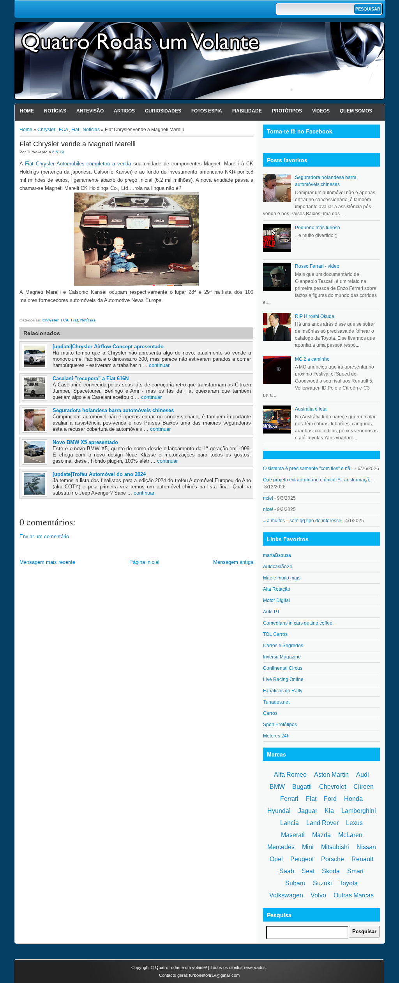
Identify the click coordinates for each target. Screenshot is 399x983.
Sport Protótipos (280, 724)
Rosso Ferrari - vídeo (317, 266)
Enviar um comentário (44, 536)
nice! (268, 509)
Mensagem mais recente (47, 562)
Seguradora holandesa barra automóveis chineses (113, 410)
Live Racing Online (283, 679)
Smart (355, 871)
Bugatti (302, 786)
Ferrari (289, 798)
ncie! (268, 498)
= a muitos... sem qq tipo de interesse (302, 520)
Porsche (332, 859)
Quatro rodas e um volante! (181, 967)
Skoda (331, 871)
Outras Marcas (353, 895)
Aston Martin (331, 774)
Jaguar (307, 810)
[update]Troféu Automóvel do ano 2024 (99, 474)
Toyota (348, 883)
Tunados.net (276, 702)
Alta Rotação (276, 589)
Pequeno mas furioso (317, 227)
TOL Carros (275, 634)
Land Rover (322, 823)
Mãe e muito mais (281, 578)
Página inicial (144, 562)
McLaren (350, 835)
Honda (353, 798)
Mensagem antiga (233, 562)
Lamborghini (358, 810)
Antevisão (90, 111)
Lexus (354, 823)
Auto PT (271, 611)
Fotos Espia (206, 111)
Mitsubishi (335, 847)
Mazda (321, 835)
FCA (63, 129)
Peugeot (302, 859)
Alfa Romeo (290, 774)
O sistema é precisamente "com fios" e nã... (308, 468)
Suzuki (322, 883)
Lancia (289, 823)
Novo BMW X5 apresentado (85, 442)
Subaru (295, 883)
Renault (362, 859)
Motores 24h (276, 736)
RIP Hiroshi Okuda (314, 316)
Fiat (75, 129)
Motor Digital (276, 600)
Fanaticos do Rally (282, 690)
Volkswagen (286, 895)
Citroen (363, 786)
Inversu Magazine (282, 657)
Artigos (124, 111)
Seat (308, 871)
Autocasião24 (277, 566)
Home (27, 111)
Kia (329, 810)
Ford (330, 798)
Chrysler (46, 129)
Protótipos (287, 111)
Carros (270, 713)
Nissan (366, 847)
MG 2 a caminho (312, 359)
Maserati (293, 835)
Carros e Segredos (283, 645)
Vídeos (321, 111)
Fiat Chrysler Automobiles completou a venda (78, 164)
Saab (286, 871)
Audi (362, 774)
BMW (277, 786)
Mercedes (281, 847)
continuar (159, 365)
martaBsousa (277, 555)
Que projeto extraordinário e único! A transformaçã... (318, 480)
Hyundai (279, 810)
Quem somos (356, 111)
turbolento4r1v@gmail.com (214, 975)
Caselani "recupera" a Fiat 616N (91, 378)
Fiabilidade (247, 111)
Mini (308, 847)
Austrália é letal (311, 409)
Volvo (318, 895)
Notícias (55, 111)
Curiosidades (163, 111)
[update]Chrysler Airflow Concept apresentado (108, 346)
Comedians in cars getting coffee (297, 623)
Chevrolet (332, 786)
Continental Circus (282, 668)
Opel (276, 859)
